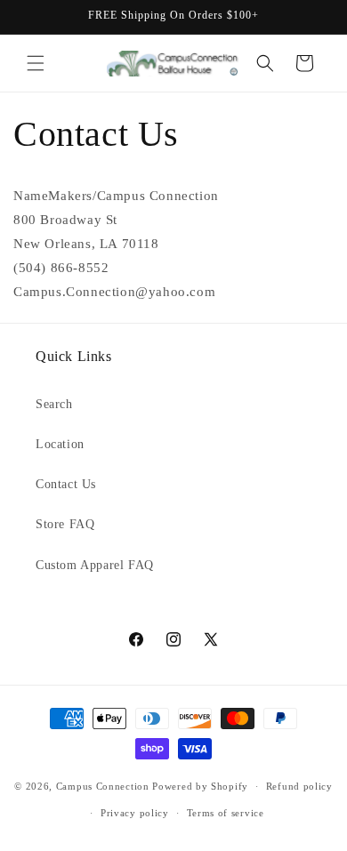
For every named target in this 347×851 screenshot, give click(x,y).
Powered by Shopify (200, 786)
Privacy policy (135, 812)
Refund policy (299, 786)
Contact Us (66, 484)
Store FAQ (65, 524)
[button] (35, 63)
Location (60, 444)
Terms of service (225, 812)
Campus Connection (102, 786)
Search (54, 404)
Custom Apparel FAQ (95, 565)
